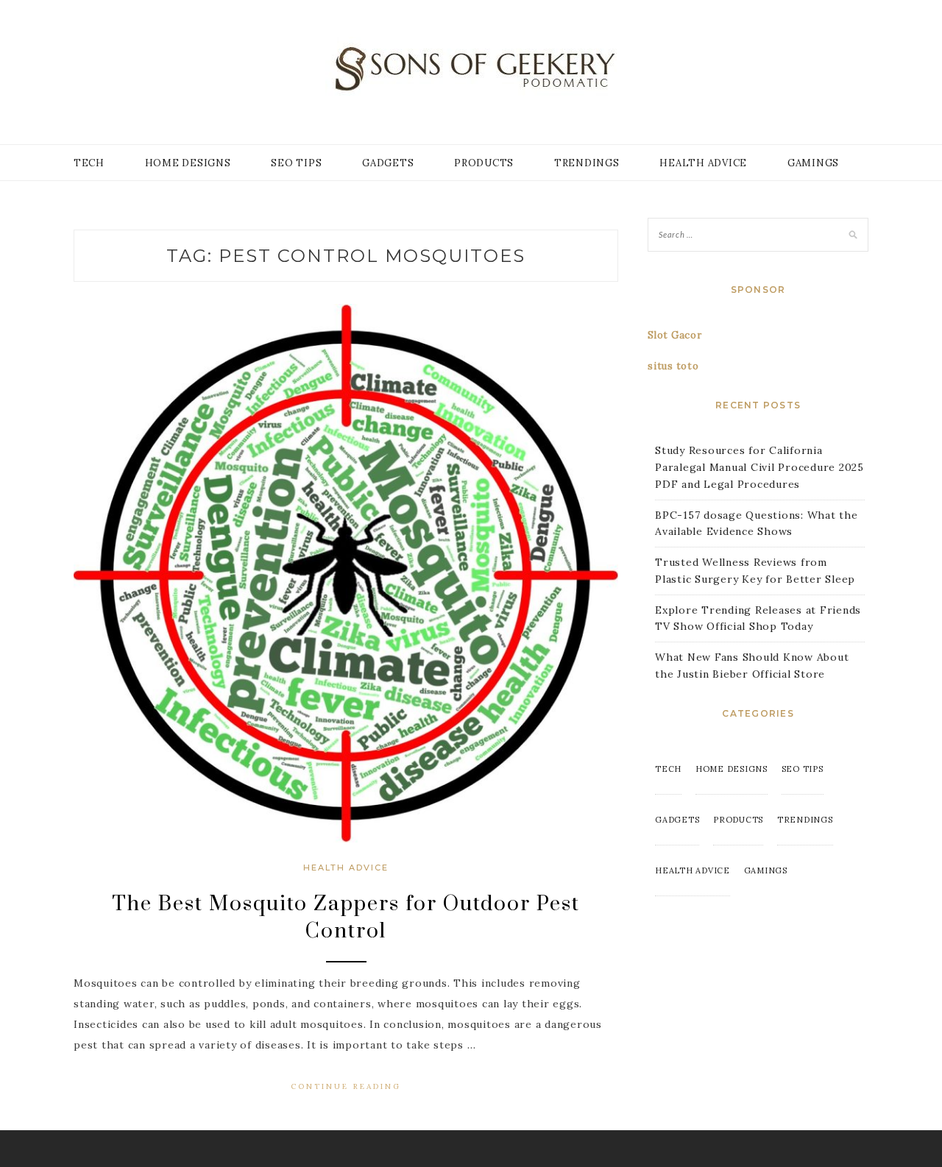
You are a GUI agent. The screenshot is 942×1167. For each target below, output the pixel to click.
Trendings (587, 163)
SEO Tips (296, 163)
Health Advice (703, 163)
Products (484, 163)
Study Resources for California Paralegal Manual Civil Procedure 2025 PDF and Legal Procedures (759, 467)
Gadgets (388, 163)
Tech (89, 163)
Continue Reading (346, 1086)
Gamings (813, 163)
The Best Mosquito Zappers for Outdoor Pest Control (346, 917)
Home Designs (188, 163)
